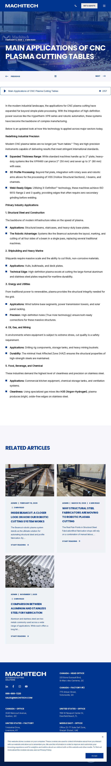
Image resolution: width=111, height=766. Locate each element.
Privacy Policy (45, 750)
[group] (55, 91)
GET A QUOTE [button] (89, 6)
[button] (5, 91)
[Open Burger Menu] (104, 6)
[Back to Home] (21, 6)
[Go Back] (55, 76)
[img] (100, 91)
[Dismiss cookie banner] (102, 737)
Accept (94, 756)
